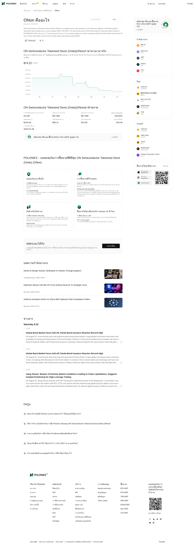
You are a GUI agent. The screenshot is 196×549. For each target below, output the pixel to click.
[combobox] (99, 19)
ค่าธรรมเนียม (80, 488)
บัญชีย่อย (78, 496)
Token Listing (102, 500)
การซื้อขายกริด (58, 504)
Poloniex (9, 3)
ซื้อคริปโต (56, 488)
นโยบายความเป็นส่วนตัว (46, 542)
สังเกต (55, 496)
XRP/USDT (124, 500)
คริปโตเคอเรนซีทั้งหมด (42, 11)
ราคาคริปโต (79, 513)
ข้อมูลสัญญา (102, 492)
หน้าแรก (27, 11)
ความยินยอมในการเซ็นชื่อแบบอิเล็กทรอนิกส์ (78, 542)
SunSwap (56, 521)
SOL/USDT (124, 509)
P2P (54, 492)
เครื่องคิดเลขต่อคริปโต (83, 521)
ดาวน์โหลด (34, 509)
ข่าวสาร (33, 492)
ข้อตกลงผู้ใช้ (33, 542)
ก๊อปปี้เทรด (56, 509)
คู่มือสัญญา (101, 496)
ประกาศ (33, 488)
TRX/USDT (124, 496)
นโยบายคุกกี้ (59, 542)
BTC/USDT (124, 488)
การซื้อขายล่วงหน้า (59, 500)
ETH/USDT (124, 492)
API (76, 492)
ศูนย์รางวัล (79, 504)
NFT (54, 517)
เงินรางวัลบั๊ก (34, 504)
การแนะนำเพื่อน (81, 500)
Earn (54, 513)
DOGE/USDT (125, 504)
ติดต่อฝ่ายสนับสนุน (104, 488)
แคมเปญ (33, 496)
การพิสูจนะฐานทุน (36, 500)
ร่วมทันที (114, 137)
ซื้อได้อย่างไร (79, 509)
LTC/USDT (124, 513)
